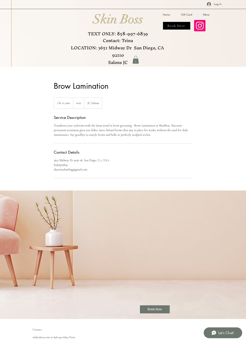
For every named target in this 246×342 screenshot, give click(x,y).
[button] (135, 60)
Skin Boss (118, 19)
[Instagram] (199, 25)
